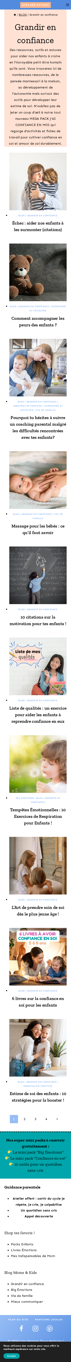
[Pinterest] (50, 1328)
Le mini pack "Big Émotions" (38, 1152)
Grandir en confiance (42, 215)
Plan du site (18, 1319)
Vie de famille (22, 1296)
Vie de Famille (46, 410)
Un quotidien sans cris (39, 1210)
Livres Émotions (24, 1250)
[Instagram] (35, 1328)
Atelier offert (35, 5)
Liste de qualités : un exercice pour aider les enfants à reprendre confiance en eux (37, 714)
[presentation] (38, 181)
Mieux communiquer (27, 1302)
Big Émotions (25, 798)
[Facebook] (21, 1328)
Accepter (11, 1356)
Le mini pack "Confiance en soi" (37, 1158)
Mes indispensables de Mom (33, 1256)
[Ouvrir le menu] (67, 4)
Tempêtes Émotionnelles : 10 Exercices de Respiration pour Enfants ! (38, 816)
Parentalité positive (27, 406)
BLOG (21, 215)
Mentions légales (49, 1319)
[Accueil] (14, 14)
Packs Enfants (22, 1244)
